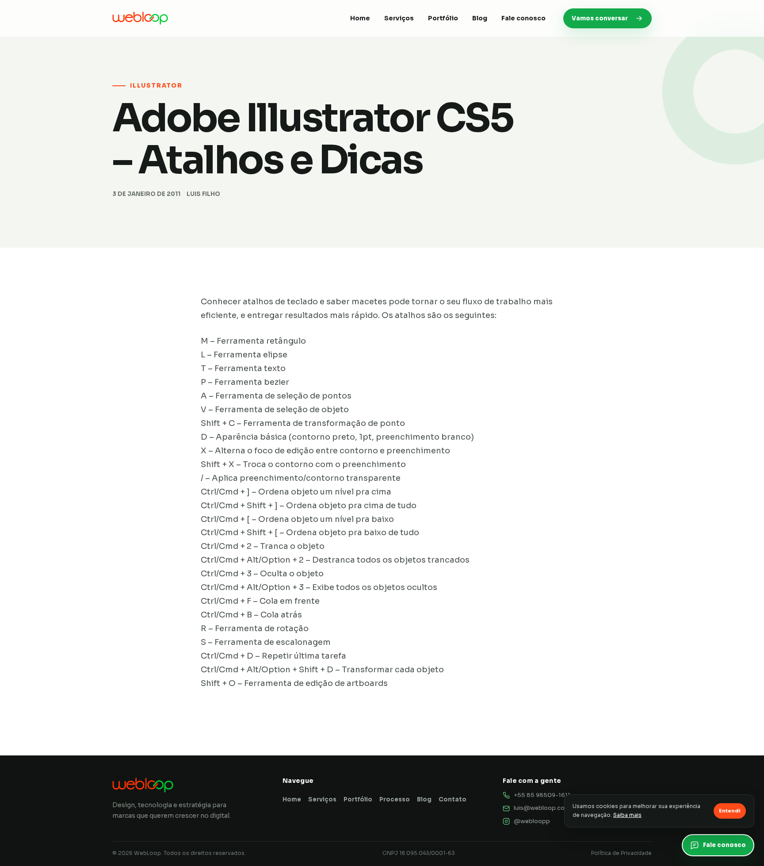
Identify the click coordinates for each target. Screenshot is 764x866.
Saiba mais (627, 815)
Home (360, 18)
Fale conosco (523, 18)
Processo (394, 799)
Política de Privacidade (621, 853)
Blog (479, 18)
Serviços (399, 18)
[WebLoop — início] (140, 18)
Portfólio (443, 18)
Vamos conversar (600, 18)
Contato (452, 799)
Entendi (730, 811)
